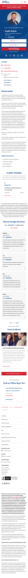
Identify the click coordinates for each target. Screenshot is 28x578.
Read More (7, 195)
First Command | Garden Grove (14, 388)
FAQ (2, 430)
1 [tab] (12, 370)
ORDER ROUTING (5, 441)
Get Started (13, 45)
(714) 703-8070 (7, 65)
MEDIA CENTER (5, 423)
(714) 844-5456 (7, 68)
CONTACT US (4, 419)
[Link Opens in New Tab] (6, 55)
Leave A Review (14, 228)
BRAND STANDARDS (6, 426)
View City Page (7, 85)
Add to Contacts (7, 80)
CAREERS (3, 416)
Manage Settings (7, 462)
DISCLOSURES (5, 444)
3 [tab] (16, 370)
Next (17, 322)
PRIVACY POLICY (5, 433)
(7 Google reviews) (19, 225)
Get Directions (7, 82)
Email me (12, 40)
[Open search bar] (22, 2)
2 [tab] (14, 370)
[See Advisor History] (14, 49)
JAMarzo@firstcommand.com (11, 71)
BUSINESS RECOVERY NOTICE (8, 437)
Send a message (7, 450)
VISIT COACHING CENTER (13, 373)
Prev (11, 322)
